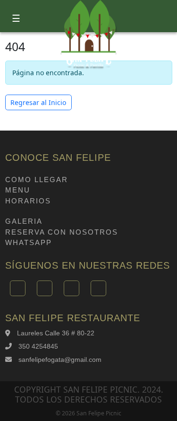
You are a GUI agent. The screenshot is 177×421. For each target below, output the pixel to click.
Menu (17, 190)
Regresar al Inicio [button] (38, 102)
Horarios (28, 201)
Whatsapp (28, 242)
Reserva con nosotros (61, 232)
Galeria (23, 221)
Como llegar (36, 179)
